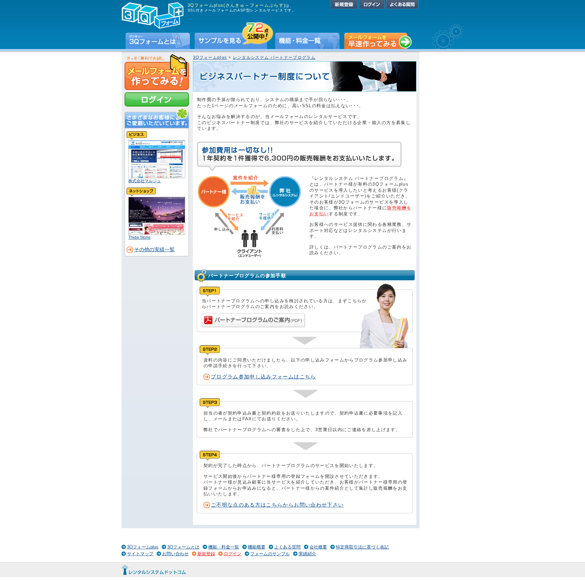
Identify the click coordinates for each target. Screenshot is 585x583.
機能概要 (256, 547)
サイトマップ (140, 553)
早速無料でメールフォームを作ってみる (378, 41)
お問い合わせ (175, 553)
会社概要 (318, 547)
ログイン (372, 4)
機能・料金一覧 (307, 41)
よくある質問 (402, 4)
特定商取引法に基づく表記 (362, 547)
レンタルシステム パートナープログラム (274, 57)
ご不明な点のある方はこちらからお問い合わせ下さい (277, 505)
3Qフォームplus (210, 57)
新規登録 (344, 4)
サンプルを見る (234, 41)
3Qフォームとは (158, 41)
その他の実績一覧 (154, 249)
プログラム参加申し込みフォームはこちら (263, 376)
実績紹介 (307, 553)
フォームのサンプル (270, 553)
